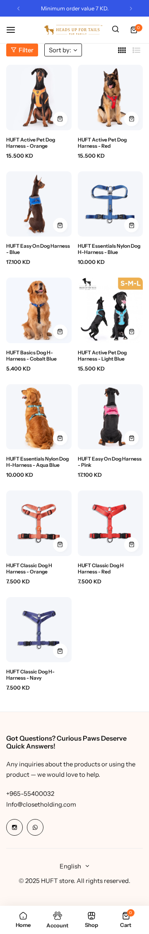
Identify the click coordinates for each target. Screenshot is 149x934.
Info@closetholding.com (41, 804)
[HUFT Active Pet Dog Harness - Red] (110, 97)
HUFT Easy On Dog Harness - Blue (38, 249)
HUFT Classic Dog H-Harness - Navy (30, 674)
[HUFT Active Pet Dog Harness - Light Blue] (110, 310)
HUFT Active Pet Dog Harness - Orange (30, 143)
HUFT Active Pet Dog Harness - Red (102, 143)
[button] (18, 8)
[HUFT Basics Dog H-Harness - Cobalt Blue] (39, 310)
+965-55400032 (30, 793)
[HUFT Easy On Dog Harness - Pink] (110, 417)
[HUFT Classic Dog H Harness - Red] (110, 523)
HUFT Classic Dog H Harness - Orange (29, 568)
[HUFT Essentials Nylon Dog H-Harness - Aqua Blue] (39, 417)
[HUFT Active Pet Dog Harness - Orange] (39, 97)
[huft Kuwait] (73, 29)
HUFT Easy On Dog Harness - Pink (110, 462)
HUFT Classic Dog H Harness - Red (101, 568)
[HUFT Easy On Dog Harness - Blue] (39, 204)
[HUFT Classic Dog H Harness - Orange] (39, 523)
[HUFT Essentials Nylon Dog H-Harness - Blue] (110, 204)
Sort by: (60, 50)
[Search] (115, 30)
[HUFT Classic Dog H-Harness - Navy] (39, 630)
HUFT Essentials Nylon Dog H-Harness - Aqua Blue (37, 462)
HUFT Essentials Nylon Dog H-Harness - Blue (109, 249)
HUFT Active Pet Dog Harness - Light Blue (102, 355)
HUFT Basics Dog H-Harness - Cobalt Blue (31, 355)
